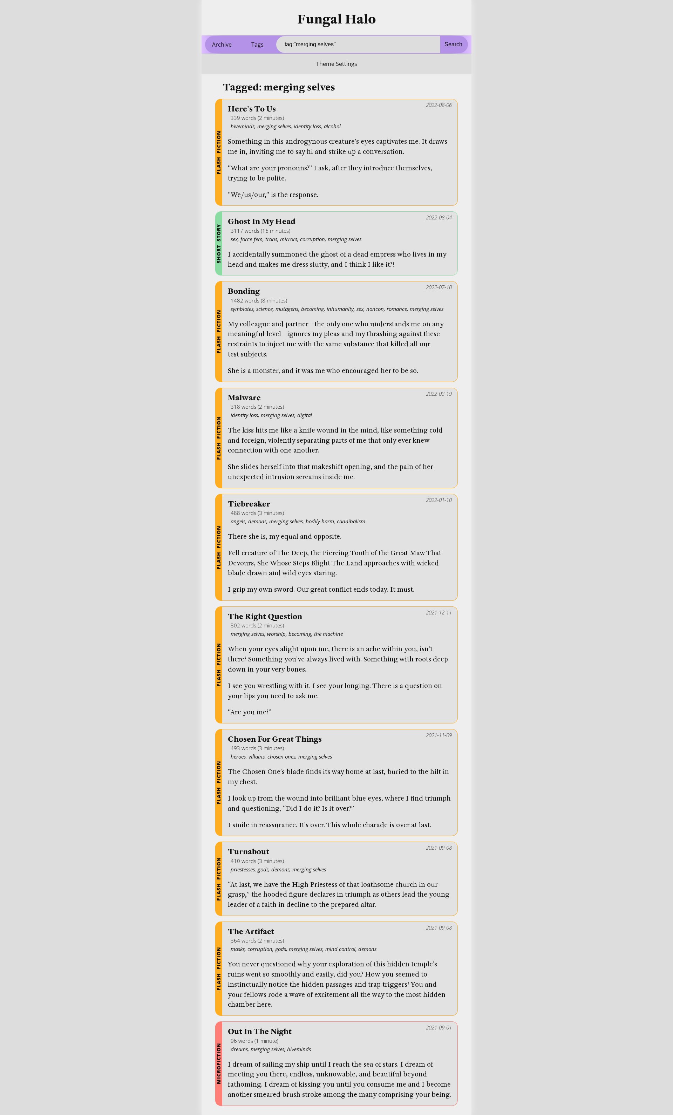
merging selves (274, 126)
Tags (257, 44)
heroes (238, 756)
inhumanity (340, 308)
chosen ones (281, 756)
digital (304, 415)
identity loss (307, 126)
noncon (375, 308)
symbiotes (242, 308)
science (264, 308)
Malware (244, 398)
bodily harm (320, 521)
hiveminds (242, 126)
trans (271, 239)
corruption (312, 239)
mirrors (288, 239)
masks (238, 948)
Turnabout (248, 852)
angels (238, 521)
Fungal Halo (336, 19)
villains (257, 756)
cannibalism (351, 521)
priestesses (243, 869)
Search (453, 44)
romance (397, 308)
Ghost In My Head (261, 221)
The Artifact (251, 931)
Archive (222, 44)
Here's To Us (252, 109)
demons (257, 521)
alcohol (332, 126)
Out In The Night (260, 1031)
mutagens (287, 308)
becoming (312, 308)
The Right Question (265, 616)
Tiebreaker (249, 504)
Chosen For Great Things (275, 739)
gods (263, 869)
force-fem (251, 239)
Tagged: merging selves (279, 87)
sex (234, 239)
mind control (340, 948)
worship (276, 633)
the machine (328, 633)
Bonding (244, 291)
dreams (239, 1049)
